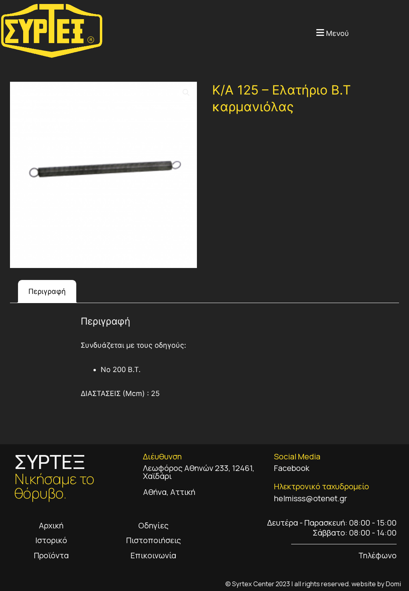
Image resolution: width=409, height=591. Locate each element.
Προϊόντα (51, 555)
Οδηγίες (153, 525)
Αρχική (51, 525)
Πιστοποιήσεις (153, 540)
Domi (393, 583)
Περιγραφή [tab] (47, 291)
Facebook (292, 468)
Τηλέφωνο (377, 555)
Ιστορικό (51, 540)
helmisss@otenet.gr (310, 498)
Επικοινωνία (153, 555)
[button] (226, 32)
